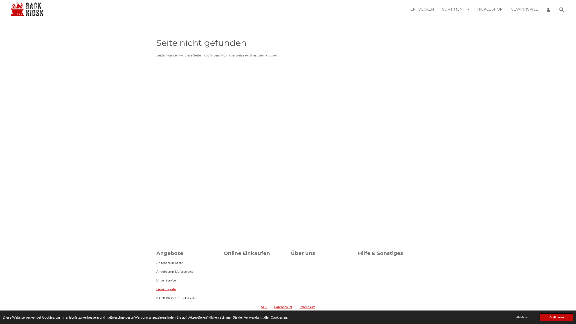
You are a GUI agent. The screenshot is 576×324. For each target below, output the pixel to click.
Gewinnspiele (166, 289)
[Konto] (548, 9)
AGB (264, 307)
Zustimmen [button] (556, 317)
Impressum (307, 307)
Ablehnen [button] (522, 317)
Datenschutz (283, 307)
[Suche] (561, 9)
